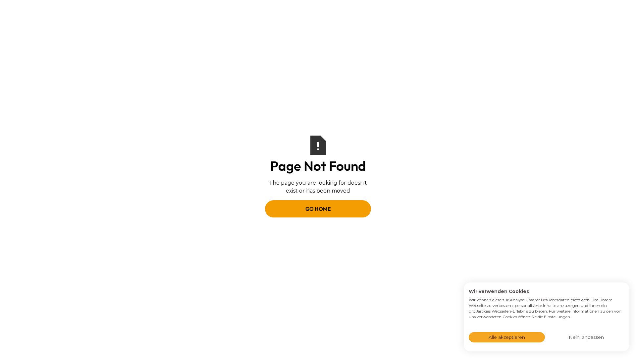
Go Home (318, 209)
